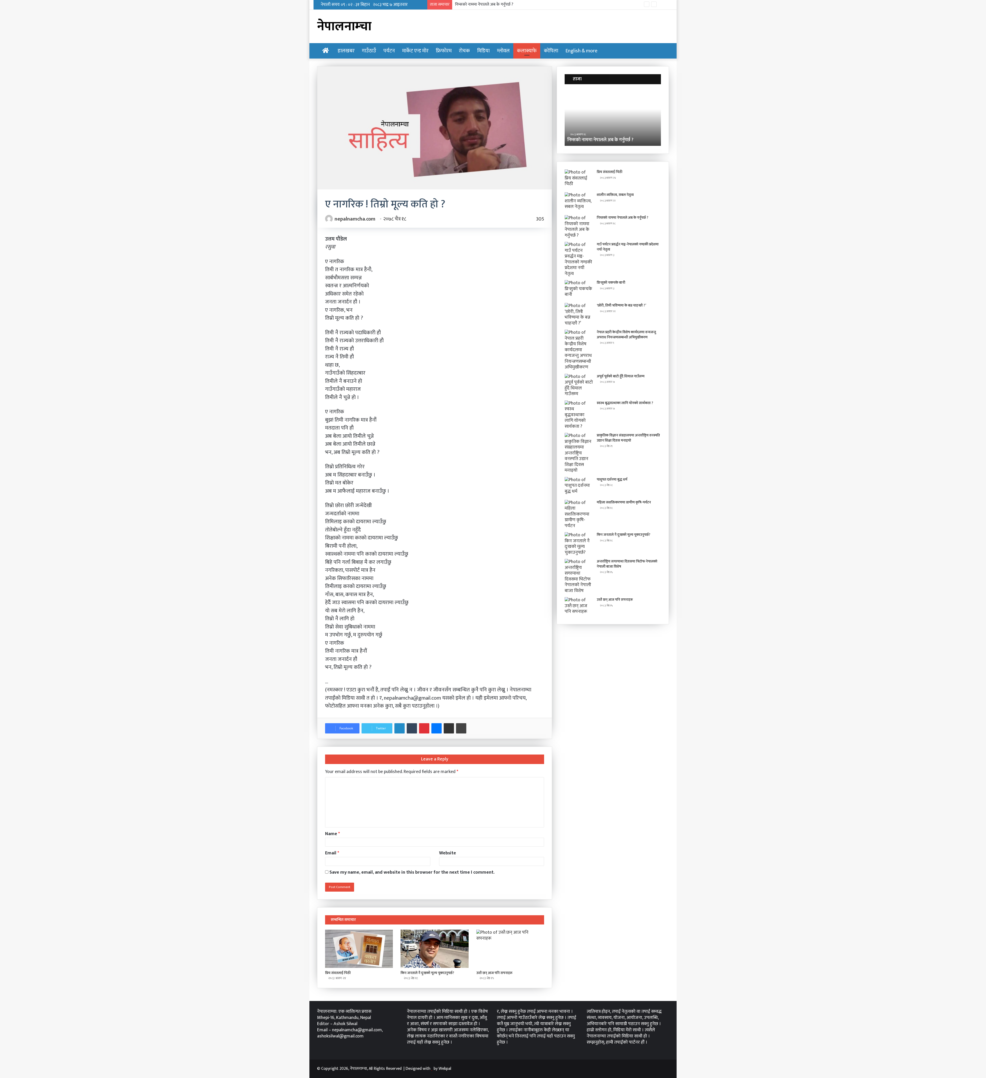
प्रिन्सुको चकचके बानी (611, 282)
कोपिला (551, 50)
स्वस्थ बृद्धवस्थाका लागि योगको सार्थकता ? (625, 403)
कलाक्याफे (527, 50)
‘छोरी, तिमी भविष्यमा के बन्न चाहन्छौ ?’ (621, 305)
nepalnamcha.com (355, 219)
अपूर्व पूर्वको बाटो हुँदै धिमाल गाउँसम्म (620, 376)
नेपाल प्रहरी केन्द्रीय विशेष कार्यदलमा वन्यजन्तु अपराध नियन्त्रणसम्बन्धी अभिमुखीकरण (626, 334)
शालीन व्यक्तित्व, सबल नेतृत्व (615, 195)
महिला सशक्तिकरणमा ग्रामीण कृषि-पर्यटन (624, 502)
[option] (613, 117)
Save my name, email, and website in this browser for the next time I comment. (412, 872)
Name (332, 834)
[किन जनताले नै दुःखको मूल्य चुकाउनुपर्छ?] (434, 949)
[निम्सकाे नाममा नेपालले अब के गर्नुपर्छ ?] (579, 226)
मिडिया (483, 50)
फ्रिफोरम (444, 50)
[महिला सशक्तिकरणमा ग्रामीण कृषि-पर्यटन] (579, 514)
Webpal (445, 1068)
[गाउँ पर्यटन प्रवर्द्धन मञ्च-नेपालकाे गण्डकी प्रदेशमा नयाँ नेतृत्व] (579, 259)
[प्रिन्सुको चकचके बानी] (579, 289)
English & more (581, 50)
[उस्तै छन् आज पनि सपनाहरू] (510, 949)
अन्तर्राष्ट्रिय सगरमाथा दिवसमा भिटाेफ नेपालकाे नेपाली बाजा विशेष (627, 563)
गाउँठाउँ (369, 50)
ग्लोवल (503, 50)
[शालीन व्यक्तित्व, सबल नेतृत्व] (579, 202)
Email (332, 853)
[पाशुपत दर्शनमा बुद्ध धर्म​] (579, 486)
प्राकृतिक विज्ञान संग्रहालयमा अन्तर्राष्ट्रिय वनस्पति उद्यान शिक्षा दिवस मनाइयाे (628, 437)
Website (447, 853)
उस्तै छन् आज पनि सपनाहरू (494, 973)
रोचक (464, 50)
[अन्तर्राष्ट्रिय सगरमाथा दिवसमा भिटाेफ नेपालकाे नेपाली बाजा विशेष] (579, 576)
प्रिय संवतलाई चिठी (338, 973)
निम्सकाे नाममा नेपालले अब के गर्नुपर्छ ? (622, 218)
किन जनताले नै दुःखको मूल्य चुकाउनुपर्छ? (427, 973)
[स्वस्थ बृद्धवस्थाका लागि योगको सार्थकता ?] (579, 415)
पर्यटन (389, 50)
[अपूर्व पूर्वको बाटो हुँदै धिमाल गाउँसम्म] (579, 385)
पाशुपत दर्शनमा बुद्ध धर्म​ (612, 479)
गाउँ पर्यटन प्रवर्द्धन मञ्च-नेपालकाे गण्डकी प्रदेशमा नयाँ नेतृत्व (498, 4)
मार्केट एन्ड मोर (415, 50)
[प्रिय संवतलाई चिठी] (359, 949)
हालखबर (346, 50)
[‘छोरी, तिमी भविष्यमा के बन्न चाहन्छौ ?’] (579, 314)
